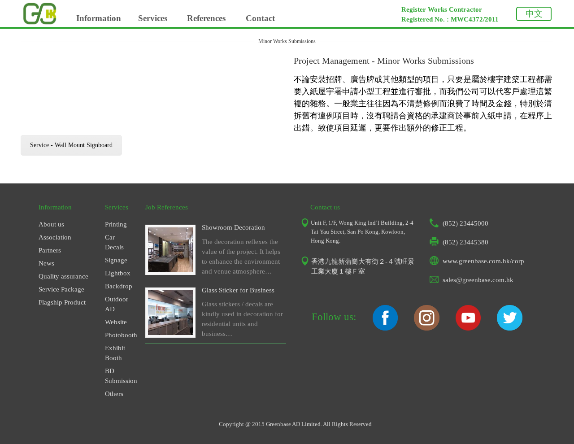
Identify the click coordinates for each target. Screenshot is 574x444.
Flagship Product (62, 302)
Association (55, 237)
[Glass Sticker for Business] (170, 332)
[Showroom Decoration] (170, 270)
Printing (116, 224)
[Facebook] (385, 328)
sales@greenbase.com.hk (478, 279)
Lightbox (117, 273)
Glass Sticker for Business (238, 290)
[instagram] (426, 328)
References (206, 18)
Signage (116, 260)
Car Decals (114, 242)
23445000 (474, 223)
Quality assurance (63, 276)
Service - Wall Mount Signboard (71, 145)
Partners (50, 250)
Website (116, 322)
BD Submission (118, 375)
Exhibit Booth (115, 352)
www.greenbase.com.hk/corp (483, 261)
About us (51, 224)
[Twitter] (509, 328)
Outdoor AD (116, 304)
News (46, 263)
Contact (260, 18)
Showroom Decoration (233, 227)
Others (114, 393)
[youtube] (468, 328)
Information (98, 18)
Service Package (61, 289)
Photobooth (118, 335)
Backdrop (118, 286)
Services (152, 18)
